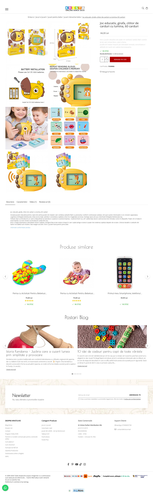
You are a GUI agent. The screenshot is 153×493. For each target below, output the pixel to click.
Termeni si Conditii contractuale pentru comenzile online (21, 438)
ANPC (7, 456)
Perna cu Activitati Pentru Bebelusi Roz (76, 293)
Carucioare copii (47, 428)
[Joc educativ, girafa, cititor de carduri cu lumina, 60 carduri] (26, 42)
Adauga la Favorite (108, 72)
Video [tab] (33, 202)
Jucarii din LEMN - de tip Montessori (53, 431)
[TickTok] (80, 464)
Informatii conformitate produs (20, 227)
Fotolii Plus (45, 440)
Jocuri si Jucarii (46, 425)
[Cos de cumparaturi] (147, 8)
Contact (7, 431)
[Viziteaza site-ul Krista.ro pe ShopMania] (78, 490)
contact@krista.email (124, 429)
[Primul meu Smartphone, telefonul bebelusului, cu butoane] (124, 273)
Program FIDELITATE (11, 434)
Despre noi (8, 428)
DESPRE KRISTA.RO (13, 420)
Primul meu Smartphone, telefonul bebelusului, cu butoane (124, 293)
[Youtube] (76, 464)
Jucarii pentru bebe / (55, 17)
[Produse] (7, 9)
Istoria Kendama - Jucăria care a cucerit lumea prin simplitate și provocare (38, 353)
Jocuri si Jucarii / (42, 17)
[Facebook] (68, 464)
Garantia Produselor (11, 451)
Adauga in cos (120, 60)
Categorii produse (49, 420)
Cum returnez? (10, 445)
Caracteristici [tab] (22, 202)
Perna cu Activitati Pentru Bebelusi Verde (29, 293)
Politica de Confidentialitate (132, 399)
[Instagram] (84, 464)
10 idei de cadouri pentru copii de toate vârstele (110, 351)
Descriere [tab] (10, 202)
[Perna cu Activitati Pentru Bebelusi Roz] (76, 273)
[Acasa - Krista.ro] (75, 9)
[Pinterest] (72, 464)
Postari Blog (76, 317)
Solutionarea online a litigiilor (14, 453)
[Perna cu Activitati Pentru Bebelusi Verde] (29, 273)
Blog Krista (8, 425)
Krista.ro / (31, 17)
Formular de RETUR (11, 448)
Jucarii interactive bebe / (73, 17)
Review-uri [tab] (44, 202)
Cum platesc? (9, 442)
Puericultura (45, 437)
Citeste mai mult (11, 369)
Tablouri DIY (45, 434)
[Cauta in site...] (143, 8)
